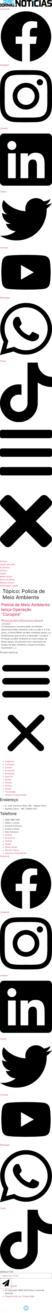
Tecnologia (10, 791)
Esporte (9, 776)
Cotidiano (9, 764)
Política (8, 785)
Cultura (8, 767)
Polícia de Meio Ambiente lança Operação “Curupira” (25, 609)
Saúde (8, 788)
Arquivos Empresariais (15, 795)
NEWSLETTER (6, 1272)
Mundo (8, 779)
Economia (10, 770)
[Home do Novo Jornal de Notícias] (26, 6)
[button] (26, 707)
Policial (8, 782)
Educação (10, 773)
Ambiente (9, 761)
